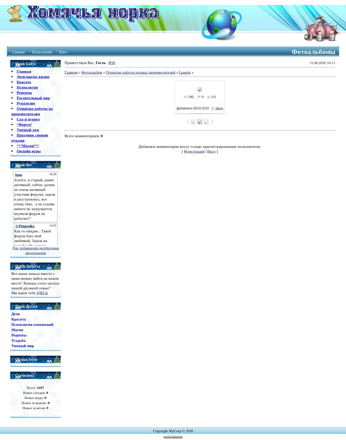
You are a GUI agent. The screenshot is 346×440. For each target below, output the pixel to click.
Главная (18, 51)
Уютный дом (28, 129)
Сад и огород (28, 119)
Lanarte (185, 72)
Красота (24, 82)
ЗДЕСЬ (42, 292)
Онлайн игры (29, 151)
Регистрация (42, 51)
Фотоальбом (91, 72)
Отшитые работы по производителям (32, 111)
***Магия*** (28, 145)
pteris (219, 108)
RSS (112, 62)
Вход (63, 51)
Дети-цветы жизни (33, 76)
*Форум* (24, 124)
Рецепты (24, 92)
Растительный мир (33, 98)
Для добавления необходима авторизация (35, 250)
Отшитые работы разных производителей (140, 72)
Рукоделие (26, 103)
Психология (27, 87)
